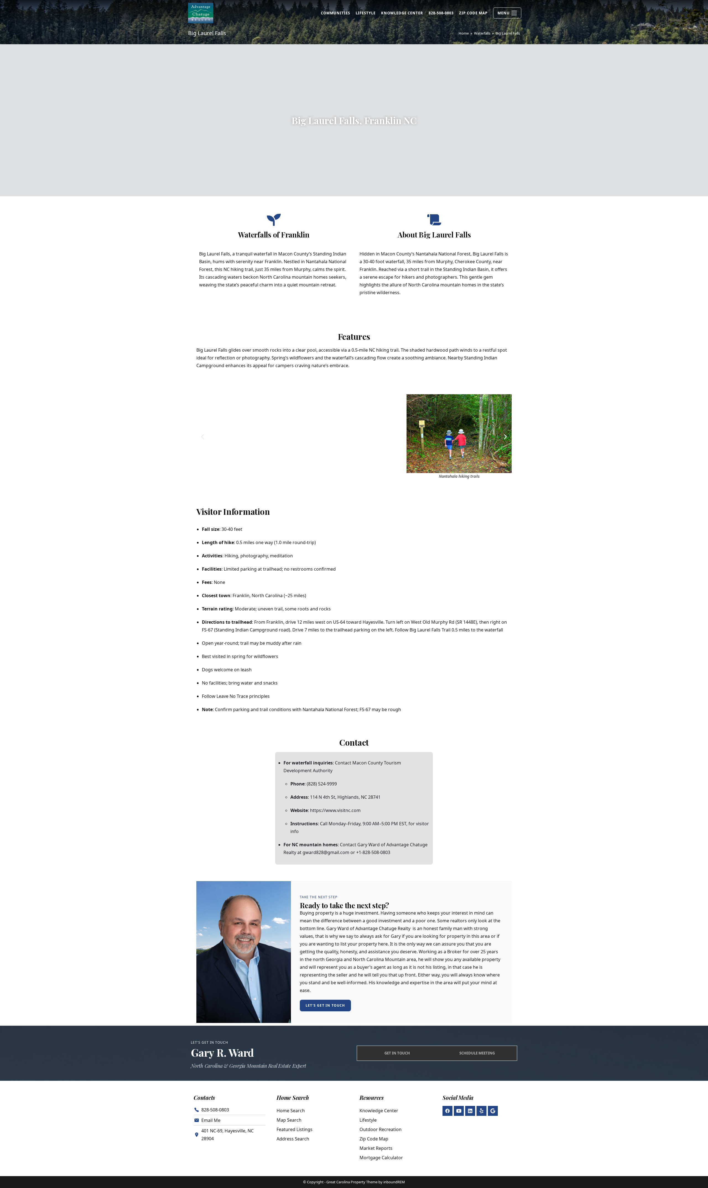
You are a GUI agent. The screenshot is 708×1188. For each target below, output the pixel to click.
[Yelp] (481, 1111)
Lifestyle (368, 1120)
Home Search (291, 1111)
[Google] (493, 1111)
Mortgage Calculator (381, 1158)
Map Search (289, 1120)
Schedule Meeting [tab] (477, 1053)
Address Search (293, 1139)
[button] (202, 437)
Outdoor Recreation (381, 1129)
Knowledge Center (379, 1111)
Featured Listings (295, 1129)
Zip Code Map (374, 1139)
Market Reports (376, 1148)
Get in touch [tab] (397, 1053)
